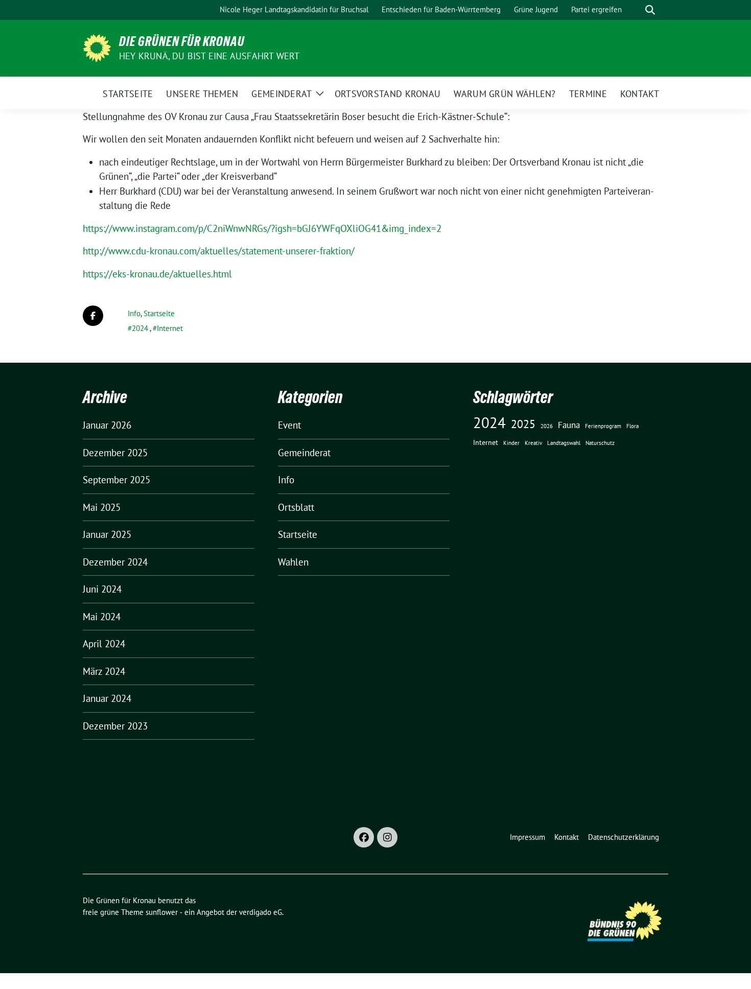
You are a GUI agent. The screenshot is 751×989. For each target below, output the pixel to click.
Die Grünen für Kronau (182, 41)
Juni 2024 (102, 589)
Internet (170, 328)
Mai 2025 (102, 507)
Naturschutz (600, 442)
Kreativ (533, 442)
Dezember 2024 (115, 562)
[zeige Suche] (650, 10)
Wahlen (293, 562)
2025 (523, 423)
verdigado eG (260, 912)
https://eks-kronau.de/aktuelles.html (157, 274)
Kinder (511, 442)
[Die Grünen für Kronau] (97, 47)
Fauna (569, 425)
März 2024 (104, 671)
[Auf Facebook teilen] (93, 315)
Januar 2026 (107, 425)
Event (289, 425)
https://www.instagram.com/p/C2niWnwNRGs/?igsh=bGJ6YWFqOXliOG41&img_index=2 (262, 228)
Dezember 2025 (115, 452)
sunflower (162, 912)
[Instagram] (387, 837)
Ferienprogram (603, 426)
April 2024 (104, 644)
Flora (632, 426)
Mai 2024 (102, 616)
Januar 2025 (107, 534)
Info (134, 313)
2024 (140, 328)
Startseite (159, 313)
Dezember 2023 (115, 726)
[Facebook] (364, 837)
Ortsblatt (296, 507)
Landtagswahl (563, 442)
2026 (547, 426)
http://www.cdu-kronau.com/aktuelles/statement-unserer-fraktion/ (219, 251)
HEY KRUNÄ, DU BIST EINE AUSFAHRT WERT (209, 56)
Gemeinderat (304, 452)
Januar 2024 (107, 698)
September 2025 (116, 480)
